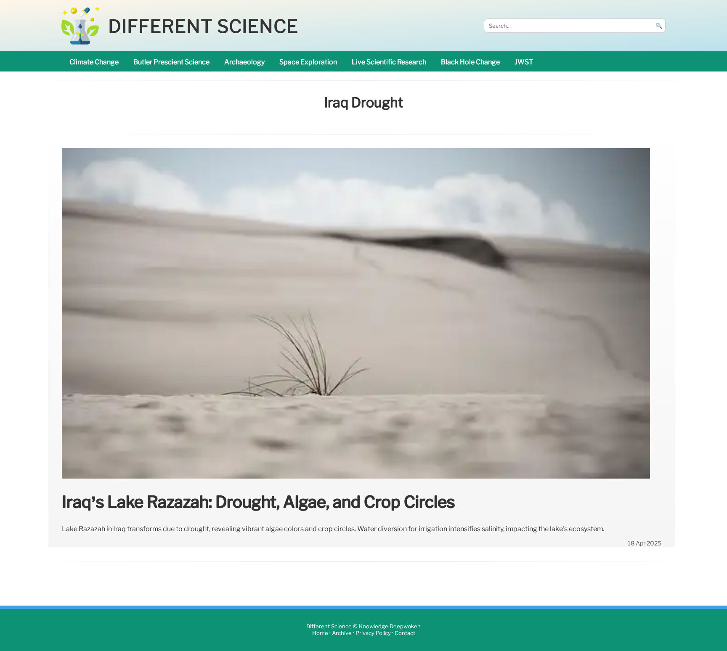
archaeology (244, 62)
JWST (524, 62)
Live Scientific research (389, 62)
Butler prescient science (171, 62)
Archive (342, 633)
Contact (405, 633)
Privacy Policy (373, 633)
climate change (94, 62)
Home (320, 633)
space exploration (308, 62)
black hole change (470, 62)
